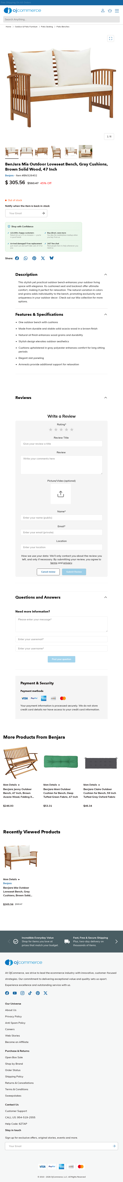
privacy (67, 562)
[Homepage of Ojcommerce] (22, 10)
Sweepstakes (13, 1095)
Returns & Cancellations (19, 1082)
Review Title (61, 437)
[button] (51, 429)
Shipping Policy (14, 1076)
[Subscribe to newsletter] (114, 1146)
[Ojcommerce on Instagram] (23, 991)
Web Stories (12, 1035)
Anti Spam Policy (15, 1022)
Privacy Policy (13, 1016)
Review (61, 452)
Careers (10, 1029)
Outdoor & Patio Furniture (26, 26)
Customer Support (16, 1111)
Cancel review (48, 571)
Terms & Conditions (16, 1089)
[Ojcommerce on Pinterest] (38, 991)
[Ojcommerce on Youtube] (15, 991)
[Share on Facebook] (16, 258)
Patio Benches (63, 26)
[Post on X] (42, 258)
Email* (61, 526)
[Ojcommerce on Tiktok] (30, 991)
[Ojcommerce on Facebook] (7, 991)
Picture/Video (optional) (61, 480)
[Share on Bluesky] (51, 258)
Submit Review (74, 571)
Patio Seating (47, 26)
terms (53, 562)
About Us (10, 1010)
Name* (61, 511)
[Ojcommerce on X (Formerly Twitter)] (45, 991)
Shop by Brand (14, 1063)
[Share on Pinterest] (34, 258)
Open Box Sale (14, 1057)
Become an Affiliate (17, 1042)
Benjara (9, 175)
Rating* (61, 424)
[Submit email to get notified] (43, 213)
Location (61, 541)
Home (8, 26)
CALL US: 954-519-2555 (20, 1117)
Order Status (12, 1070)
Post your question (61, 659)
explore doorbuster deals (61, 2)
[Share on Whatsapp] (25, 258)
